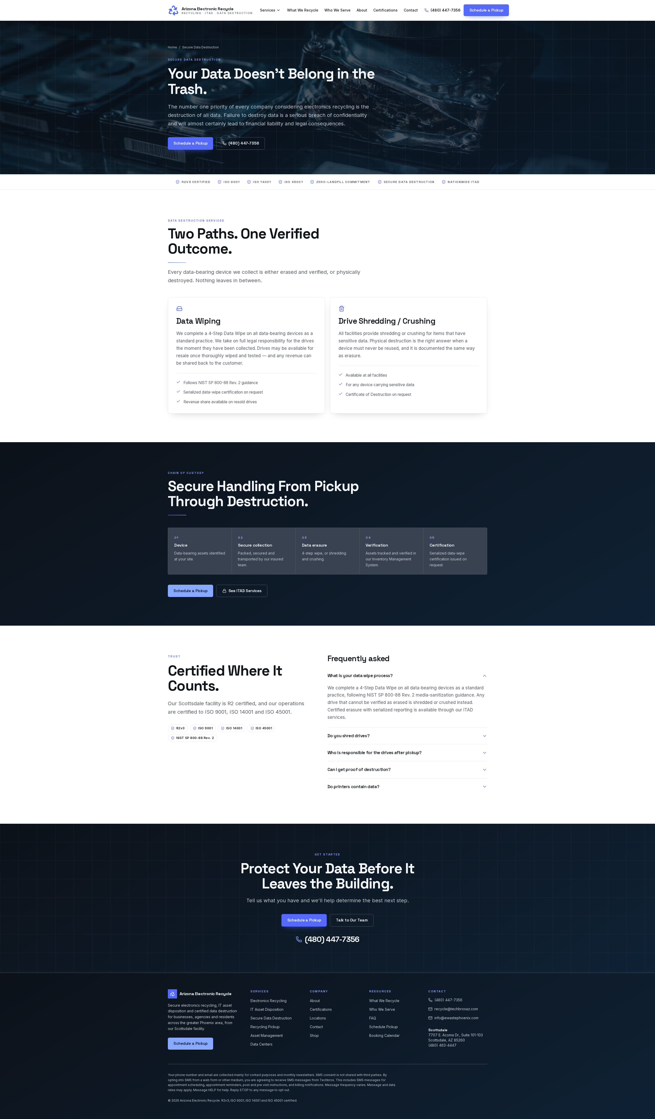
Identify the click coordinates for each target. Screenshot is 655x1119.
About (362, 10)
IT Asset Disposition (266, 1009)
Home (172, 47)
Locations (318, 1018)
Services (267, 10)
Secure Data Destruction (200, 47)
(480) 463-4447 (442, 1045)
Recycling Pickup (265, 1027)
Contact (411, 10)
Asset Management (266, 1035)
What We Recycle (302, 10)
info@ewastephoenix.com (456, 1018)
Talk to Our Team (352, 920)
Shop (314, 1035)
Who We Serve (337, 10)
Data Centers (261, 1044)
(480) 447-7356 (446, 10)
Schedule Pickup (383, 1027)
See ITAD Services (244, 590)
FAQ (372, 1018)
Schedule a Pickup (486, 10)
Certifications (385, 10)
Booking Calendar (384, 1035)
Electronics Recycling (268, 1000)
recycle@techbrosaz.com (456, 1009)
